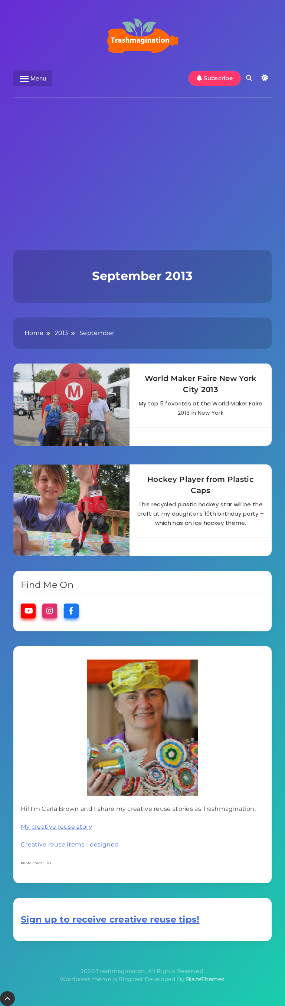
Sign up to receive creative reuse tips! (110, 919)
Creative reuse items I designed (70, 844)
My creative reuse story (56, 826)
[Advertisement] (142, 165)
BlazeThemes (205, 979)
